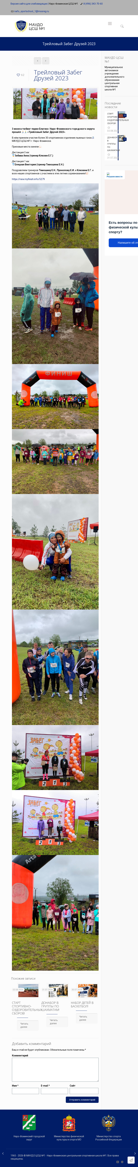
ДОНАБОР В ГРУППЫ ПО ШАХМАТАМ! (50, 1006)
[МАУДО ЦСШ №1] (29, 23)
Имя (15, 1085)
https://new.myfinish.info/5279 (28, 179)
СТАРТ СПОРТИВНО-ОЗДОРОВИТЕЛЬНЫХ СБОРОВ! (27, 1008)
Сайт (72, 1085)
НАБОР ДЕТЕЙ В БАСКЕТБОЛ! (82, 1004)
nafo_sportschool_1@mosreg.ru (31, 11)
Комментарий (20, 1055)
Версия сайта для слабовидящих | (29, 3)
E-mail (45, 1085)
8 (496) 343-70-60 (93, 3)
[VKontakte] (117, 1161)
